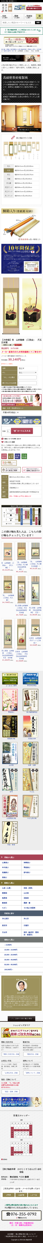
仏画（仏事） (7, 888)
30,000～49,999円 (10, 960)
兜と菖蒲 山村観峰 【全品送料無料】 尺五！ (35, 610)
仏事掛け (5, 862)
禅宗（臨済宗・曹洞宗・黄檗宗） (31, 933)
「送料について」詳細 (32, 1073)
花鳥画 (26, 898)
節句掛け (27, 872)
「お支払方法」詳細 (11, 1073)
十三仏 (32, 792)
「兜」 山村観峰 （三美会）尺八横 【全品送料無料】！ (21, 565)
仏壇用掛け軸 (11, 818)
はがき (21, 1195)
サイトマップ (32, 1236)
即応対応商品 (31, 685)
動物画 (4, 903)
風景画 (4, 898)
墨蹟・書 (27, 903)
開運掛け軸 (11, 738)
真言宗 (4, 925)
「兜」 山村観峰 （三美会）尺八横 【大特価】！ (35, 564)
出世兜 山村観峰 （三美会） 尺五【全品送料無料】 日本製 (21, 655)
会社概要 (10, 1234)
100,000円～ (8, 969)
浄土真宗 (5, 918)
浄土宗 (26, 918)
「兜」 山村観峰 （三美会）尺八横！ (7, 598)
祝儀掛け (5, 872)
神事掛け (27, 862)
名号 (11, 792)
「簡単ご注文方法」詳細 (10, 1054)
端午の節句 (7, 51)
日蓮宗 (26, 925)
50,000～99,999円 (10, 964)
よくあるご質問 (11, 685)
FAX (9, 1195)
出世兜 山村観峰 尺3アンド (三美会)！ (35, 640)
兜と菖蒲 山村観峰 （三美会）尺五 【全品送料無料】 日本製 (21, 609)
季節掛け (11, 712)
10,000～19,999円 (10, 950)
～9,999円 (8, 945)
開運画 (4, 893)
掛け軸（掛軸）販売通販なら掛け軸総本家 (13, 49)
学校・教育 (11, 845)
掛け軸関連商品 (31, 712)
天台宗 (4, 932)
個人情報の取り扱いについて (26, 1234)
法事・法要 (32, 765)
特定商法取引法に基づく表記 (16, 1236)
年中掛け (5, 867)
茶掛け (4, 877)
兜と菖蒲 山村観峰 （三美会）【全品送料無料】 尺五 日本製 (8, 654)
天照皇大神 (32, 738)
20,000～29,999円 (10, 955)
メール (34, 1195)
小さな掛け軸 (31, 818)
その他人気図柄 (29, 908)
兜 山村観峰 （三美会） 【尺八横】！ (7, 565)
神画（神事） (29, 888)
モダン (4, 908)
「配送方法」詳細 (32, 1054)
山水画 (11, 765)
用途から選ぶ (9, 857)
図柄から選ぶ (9, 883)
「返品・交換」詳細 (11, 1091)
